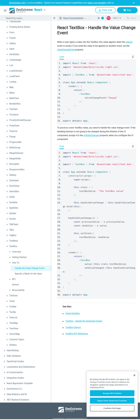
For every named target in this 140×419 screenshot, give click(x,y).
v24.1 (115, 18)
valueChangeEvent (66, 49)
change (129, 42)
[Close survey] (134, 3)
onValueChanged (92, 135)
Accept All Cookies (112, 393)
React (38, 10)
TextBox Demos (73, 327)
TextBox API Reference (76, 333)
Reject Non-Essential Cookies (112, 400)
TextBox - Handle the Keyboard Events (83, 321)
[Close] (134, 375)
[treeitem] (28, 21)
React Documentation (73, 18)
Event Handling (72, 313)
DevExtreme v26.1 (18, 3)
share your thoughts (97, 3)
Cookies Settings (112, 408)
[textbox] (27, 18)
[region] (112, 394)
